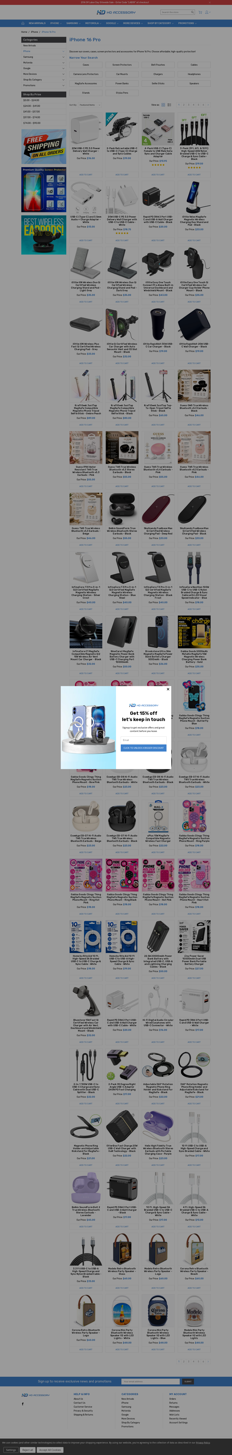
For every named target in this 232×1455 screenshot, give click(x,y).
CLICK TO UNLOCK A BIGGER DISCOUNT (144, 748)
